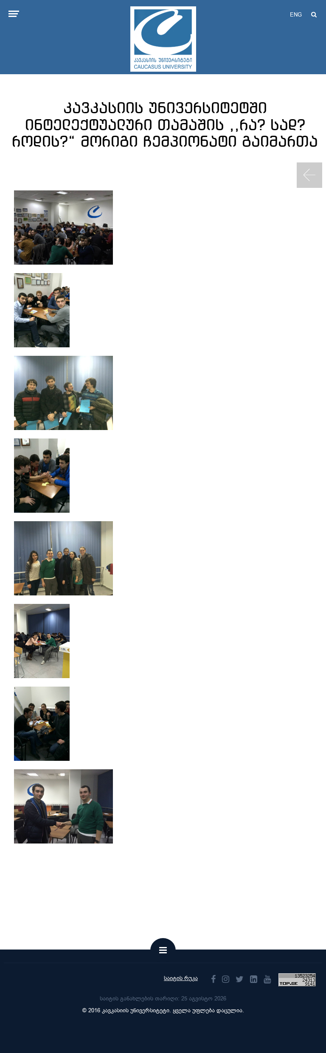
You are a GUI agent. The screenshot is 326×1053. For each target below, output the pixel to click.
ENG (296, 14)
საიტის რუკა (181, 978)
